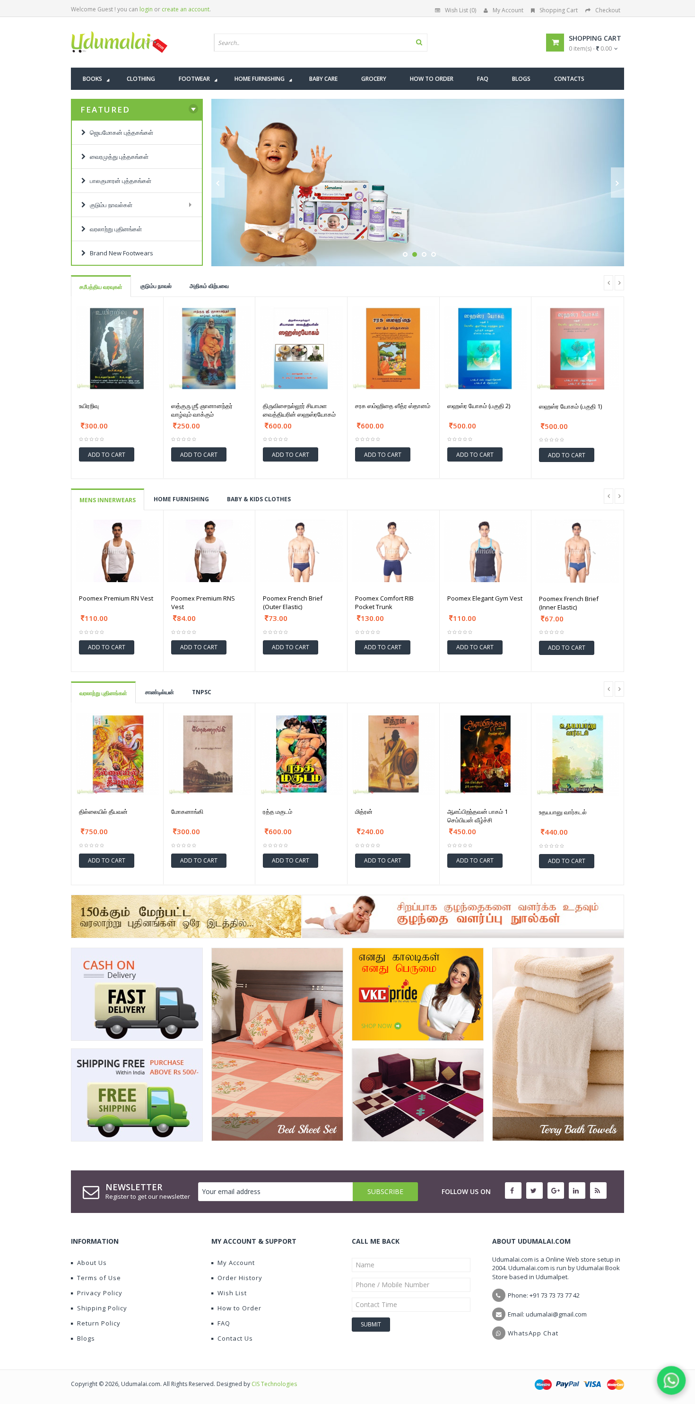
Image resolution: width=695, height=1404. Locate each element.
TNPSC (201, 692)
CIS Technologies (274, 1384)
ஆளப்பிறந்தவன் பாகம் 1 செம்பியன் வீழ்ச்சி (477, 815)
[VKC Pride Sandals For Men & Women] (418, 994)
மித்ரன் (364, 811)
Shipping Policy (102, 1308)
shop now (436, 244)
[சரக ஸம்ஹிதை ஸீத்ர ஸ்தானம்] (393, 348)
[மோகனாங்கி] (209, 754)
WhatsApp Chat (533, 1333)
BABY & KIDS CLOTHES (259, 499)
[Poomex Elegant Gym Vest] (485, 551)
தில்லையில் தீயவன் (103, 811)
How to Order (239, 1308)
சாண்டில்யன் (159, 692)
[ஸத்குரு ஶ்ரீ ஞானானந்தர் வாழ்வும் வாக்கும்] (209, 348)
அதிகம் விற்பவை (209, 286)
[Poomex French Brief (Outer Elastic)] (301, 551)
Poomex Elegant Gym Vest (484, 598)
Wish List (232, 1293)
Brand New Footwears (119, 253)
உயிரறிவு (89, 405)
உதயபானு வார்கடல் (563, 812)
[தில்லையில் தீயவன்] (117, 754)
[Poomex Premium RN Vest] (117, 551)
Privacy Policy (99, 1293)
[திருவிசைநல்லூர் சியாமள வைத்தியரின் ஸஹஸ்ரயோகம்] (301, 348)
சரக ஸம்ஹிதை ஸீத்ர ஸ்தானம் (392, 405)
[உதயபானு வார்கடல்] (577, 754)
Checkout (607, 10)
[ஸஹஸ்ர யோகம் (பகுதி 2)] (485, 348)
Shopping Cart (558, 10)
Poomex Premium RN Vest (116, 598)
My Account (508, 10)
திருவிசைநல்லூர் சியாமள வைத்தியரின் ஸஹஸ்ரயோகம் (299, 410)
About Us (92, 1262)
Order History (239, 1277)
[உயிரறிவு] (117, 348)
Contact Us (235, 1338)
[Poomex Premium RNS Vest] (209, 551)
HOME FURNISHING (181, 499)
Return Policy (99, 1323)
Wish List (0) (460, 10)
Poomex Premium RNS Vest (203, 602)
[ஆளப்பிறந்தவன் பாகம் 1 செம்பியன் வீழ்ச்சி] (485, 754)
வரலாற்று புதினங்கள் (103, 693)
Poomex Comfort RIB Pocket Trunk (384, 602)
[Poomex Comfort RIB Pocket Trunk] (393, 551)
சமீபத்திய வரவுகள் (100, 287)
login (146, 9)
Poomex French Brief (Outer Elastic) (292, 602)
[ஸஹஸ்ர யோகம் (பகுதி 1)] (577, 348)
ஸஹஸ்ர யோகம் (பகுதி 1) (570, 406)
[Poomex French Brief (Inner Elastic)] (577, 551)
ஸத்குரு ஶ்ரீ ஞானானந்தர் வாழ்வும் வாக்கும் (202, 410)
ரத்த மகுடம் (277, 811)
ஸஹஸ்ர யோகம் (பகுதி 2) (478, 405)
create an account (185, 9)
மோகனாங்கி (187, 811)
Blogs (86, 1338)
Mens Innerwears (107, 500)
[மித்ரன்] (393, 754)
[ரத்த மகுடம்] (301, 754)
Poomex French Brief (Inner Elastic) (569, 602)
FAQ (223, 1323)
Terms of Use (99, 1277)
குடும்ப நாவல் (156, 286)
